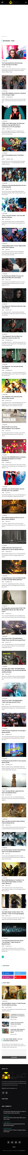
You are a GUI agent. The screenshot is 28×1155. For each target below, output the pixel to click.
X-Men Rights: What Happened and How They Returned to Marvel (17, 1031)
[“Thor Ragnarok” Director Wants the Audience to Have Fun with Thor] (14, 325)
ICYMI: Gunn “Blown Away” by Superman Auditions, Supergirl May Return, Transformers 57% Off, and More (13, 125)
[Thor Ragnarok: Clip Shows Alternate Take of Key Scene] (14, 295)
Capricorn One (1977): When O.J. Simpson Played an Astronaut (14, 1131)
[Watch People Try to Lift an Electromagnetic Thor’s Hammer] (14, 416)
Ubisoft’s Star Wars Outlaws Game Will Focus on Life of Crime (14, 1118)
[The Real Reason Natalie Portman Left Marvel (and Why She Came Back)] (14, 265)
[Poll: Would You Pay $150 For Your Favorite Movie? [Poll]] (14, 750)
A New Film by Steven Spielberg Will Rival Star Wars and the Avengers (14, 1124)
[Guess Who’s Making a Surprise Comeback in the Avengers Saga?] (14, 82)
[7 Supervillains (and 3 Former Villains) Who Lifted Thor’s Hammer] (14, 235)
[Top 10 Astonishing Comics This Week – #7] (14, 144)
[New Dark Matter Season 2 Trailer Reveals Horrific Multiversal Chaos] (14, 992)
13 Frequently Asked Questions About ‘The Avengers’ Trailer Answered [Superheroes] (12, 942)
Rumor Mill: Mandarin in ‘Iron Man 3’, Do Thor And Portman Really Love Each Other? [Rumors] (13, 881)
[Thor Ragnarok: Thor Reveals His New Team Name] (14, 356)
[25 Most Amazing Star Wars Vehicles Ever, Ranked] (5, 1024)
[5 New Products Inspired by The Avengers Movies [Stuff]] (14, 720)
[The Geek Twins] (14, 2)
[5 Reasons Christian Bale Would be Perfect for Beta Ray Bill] (14, 174)
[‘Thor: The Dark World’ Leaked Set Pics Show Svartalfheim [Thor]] (14, 780)
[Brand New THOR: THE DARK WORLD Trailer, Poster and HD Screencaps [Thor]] (14, 627)
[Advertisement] (14, 20)
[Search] (26, 2)
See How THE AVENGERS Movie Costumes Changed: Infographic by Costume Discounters (14, 458)
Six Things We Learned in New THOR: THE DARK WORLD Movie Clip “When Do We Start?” (13, 609)
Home (3, 36)
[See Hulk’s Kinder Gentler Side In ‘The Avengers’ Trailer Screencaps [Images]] (14, 901)
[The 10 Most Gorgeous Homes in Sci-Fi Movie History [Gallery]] (14, 507)
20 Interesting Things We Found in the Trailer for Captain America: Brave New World (14, 1112)
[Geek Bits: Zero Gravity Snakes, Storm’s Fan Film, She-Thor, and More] (14, 478)
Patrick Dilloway (7, 1128)
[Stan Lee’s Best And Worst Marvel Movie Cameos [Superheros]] (14, 810)
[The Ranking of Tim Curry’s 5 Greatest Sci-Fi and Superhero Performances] (5, 1015)
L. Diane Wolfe (6, 1122)
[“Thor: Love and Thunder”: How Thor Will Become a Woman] (14, 205)
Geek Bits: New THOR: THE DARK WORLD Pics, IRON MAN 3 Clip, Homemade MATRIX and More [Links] (14, 670)
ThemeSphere (22, 1150)
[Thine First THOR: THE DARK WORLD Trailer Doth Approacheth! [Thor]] (14, 690)
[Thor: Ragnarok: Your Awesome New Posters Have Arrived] (14, 386)
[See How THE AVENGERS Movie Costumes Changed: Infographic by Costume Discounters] (14, 446)
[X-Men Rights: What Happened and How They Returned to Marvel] (5, 1031)
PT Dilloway (6, 1116)
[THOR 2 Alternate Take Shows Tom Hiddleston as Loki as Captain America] (14, 537)
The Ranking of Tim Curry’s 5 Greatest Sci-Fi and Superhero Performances (17, 1016)
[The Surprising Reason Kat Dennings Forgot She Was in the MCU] (14, 52)
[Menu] (2, 2)
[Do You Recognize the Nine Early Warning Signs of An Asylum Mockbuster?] (14, 839)
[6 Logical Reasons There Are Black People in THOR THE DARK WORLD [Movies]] (14, 567)
